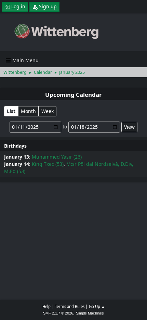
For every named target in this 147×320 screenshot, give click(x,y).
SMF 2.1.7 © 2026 (58, 313)
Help (46, 306)
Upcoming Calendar (73, 95)
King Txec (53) (48, 164)
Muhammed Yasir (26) (57, 156)
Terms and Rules (69, 306)
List (11, 111)
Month (28, 111)
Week (47, 111)
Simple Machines (90, 313)
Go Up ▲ (97, 306)
